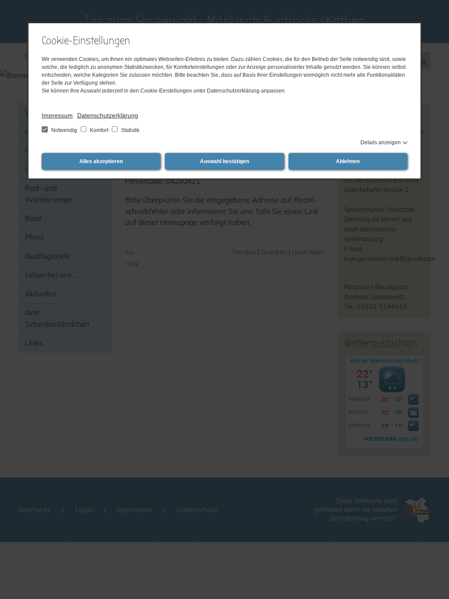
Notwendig (64, 130)
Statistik (129, 130)
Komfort (99, 130)
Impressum (57, 115)
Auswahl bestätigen (224, 161)
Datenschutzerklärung (107, 115)
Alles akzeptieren (101, 161)
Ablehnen (348, 161)
